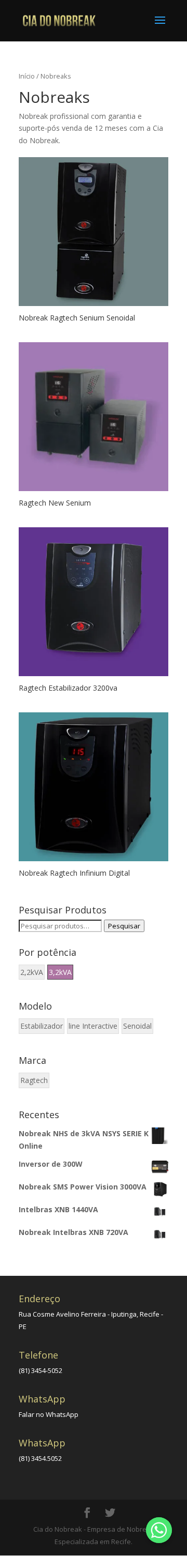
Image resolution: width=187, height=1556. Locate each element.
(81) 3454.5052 (40, 1458)
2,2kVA (31, 972)
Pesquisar (124, 925)
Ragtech (34, 1080)
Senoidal (137, 1026)
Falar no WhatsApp (48, 1414)
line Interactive (93, 1026)
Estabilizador (41, 1026)
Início (27, 76)
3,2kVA (60, 972)
